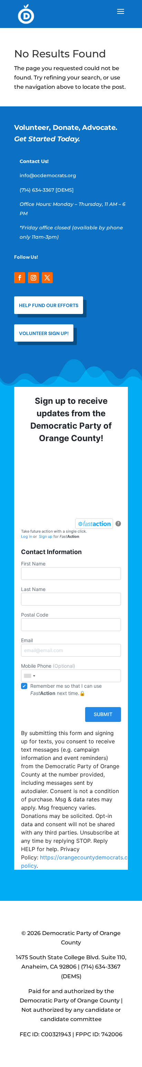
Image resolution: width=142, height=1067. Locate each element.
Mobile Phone (48, 666)
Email (27, 640)
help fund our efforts (48, 305)
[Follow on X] (47, 277)
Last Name (33, 589)
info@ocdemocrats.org (48, 175)
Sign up (45, 536)
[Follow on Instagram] (33, 277)
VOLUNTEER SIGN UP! (44, 333)
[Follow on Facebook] (19, 277)
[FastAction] (94, 523)
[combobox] (29, 676)
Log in (26, 536)
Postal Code (34, 615)
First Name (33, 563)
